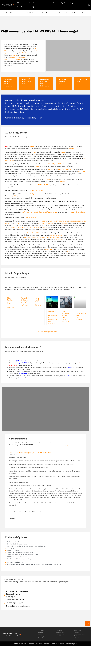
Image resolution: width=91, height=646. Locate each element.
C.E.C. (11, 59)
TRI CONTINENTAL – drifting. (81, 313)
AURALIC (64, 221)
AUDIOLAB (13, 57)
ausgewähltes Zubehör (78, 212)
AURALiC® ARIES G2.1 (26, 80)
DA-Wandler (5, 13)
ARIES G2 (61, 169)
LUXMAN (17, 59)
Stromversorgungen (56, 235)
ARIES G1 (51, 169)
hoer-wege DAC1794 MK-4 (8, 81)
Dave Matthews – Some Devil (65, 314)
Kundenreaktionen (38, 3)
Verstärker (22, 13)
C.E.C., (83, 221)
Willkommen (20, 3)
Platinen (68, 13)
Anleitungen (71, 3)
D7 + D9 (31, 146)
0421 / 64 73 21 (15, 196)
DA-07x (63, 152)
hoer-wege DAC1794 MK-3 (44, 81)
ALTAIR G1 (81, 172)
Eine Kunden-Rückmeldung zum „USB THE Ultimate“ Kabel (30, 453)
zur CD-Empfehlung (10, 306)
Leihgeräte (63, 3)
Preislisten (59, 239)
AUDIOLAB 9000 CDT (54, 164)
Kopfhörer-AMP (37, 190)
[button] (88, 5)
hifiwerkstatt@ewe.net (32, 194)
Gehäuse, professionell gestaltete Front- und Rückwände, (42, 237)
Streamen (84, 13)
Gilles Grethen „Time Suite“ (10, 301)
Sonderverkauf (76, 13)
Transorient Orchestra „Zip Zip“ (25, 300)
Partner (28, 7)
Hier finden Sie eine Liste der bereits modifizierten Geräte (39, 212)
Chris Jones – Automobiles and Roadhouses (52, 315)
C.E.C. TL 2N (82, 79)
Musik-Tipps (20, 7)
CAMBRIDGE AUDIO (74, 221)
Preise (55, 3)
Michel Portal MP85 (37, 300)
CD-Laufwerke (14, 13)
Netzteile (49, 13)
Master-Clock (41, 13)
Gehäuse (61, 13)
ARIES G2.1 (68, 169)
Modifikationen (31, 13)
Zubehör (55, 13)
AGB (68, 251)
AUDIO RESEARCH (55, 221)
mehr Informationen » (8, 86)
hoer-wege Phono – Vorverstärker (30, 233)
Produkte (47, 3)
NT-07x (34, 152)
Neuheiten (28, 3)
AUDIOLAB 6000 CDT (63, 80)
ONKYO (16, 223)
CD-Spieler (41, 223)
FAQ (32, 7)
